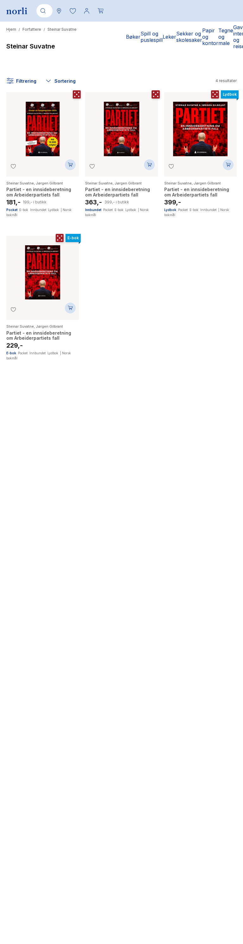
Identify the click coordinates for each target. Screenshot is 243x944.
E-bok (23, 210)
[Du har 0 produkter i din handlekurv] (101, 11)
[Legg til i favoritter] (13, 166)
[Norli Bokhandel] (16, 10)
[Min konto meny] (87, 11)
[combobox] (43, 10)
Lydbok (53, 210)
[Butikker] (59, 11)
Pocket (11, 210)
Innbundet (38, 210)
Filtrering (26, 81)
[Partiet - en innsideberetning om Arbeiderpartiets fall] (42, 125)
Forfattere (31, 29)
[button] (73, 11)
